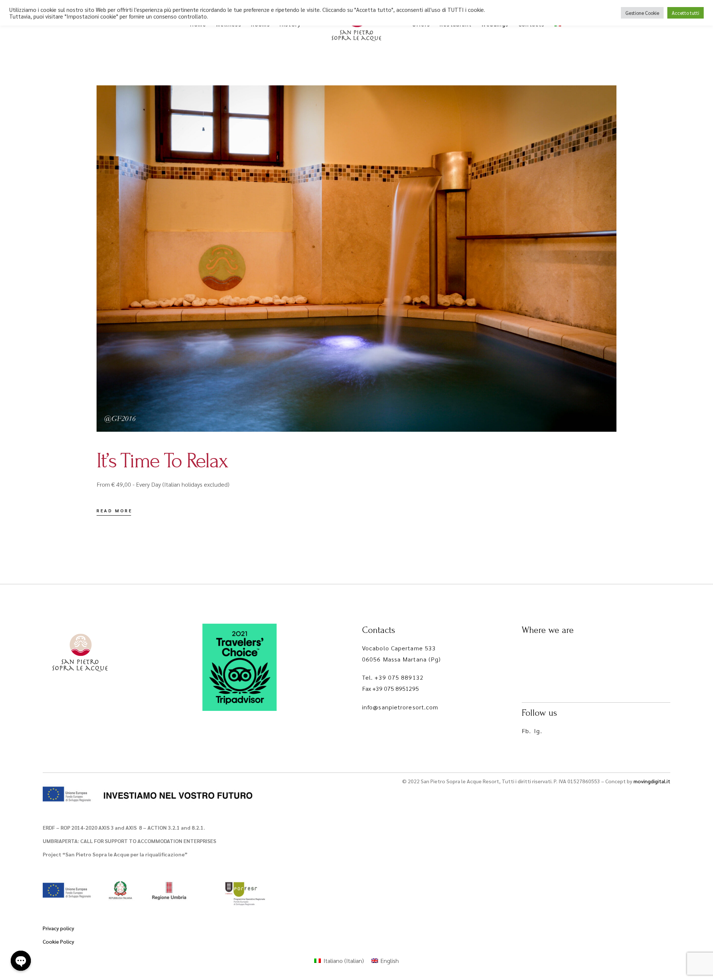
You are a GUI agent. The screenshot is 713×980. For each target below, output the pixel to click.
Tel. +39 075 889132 (393, 677)
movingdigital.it (652, 781)
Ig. (538, 731)
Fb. (526, 731)
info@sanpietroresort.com (400, 707)
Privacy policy (58, 928)
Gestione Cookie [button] (642, 13)
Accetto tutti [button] (685, 13)
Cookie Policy (58, 941)
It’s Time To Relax (162, 461)
